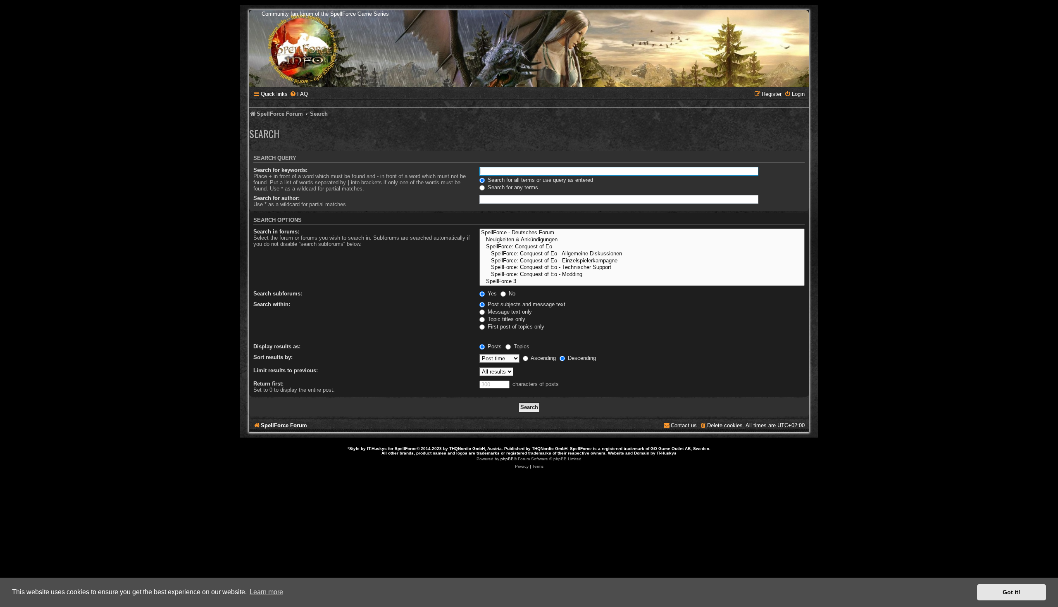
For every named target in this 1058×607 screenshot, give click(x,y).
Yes (491, 293)
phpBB (507, 459)
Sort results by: (273, 357)
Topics (520, 346)
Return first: (268, 384)
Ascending (542, 358)
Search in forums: (276, 232)
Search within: (271, 304)
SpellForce (406, 448)
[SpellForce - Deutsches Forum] (642, 232)
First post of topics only (515, 327)
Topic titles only (505, 319)
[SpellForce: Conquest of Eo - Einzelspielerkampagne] (642, 260)
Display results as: (276, 346)
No (511, 293)
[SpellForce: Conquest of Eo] (642, 246)
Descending (581, 358)
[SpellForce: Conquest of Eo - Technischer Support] (642, 267)
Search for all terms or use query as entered (539, 180)
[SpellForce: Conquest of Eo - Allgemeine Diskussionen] (642, 253)
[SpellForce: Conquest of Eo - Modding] (642, 274)
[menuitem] (299, 94)
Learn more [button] (266, 591)
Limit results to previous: (285, 370)
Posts (494, 346)
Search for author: (276, 198)
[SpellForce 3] (642, 281)
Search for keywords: (280, 170)
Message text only (509, 312)
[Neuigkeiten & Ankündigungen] (642, 239)
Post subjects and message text (525, 304)
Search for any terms (512, 187)
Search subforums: (277, 293)
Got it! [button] (1011, 592)
